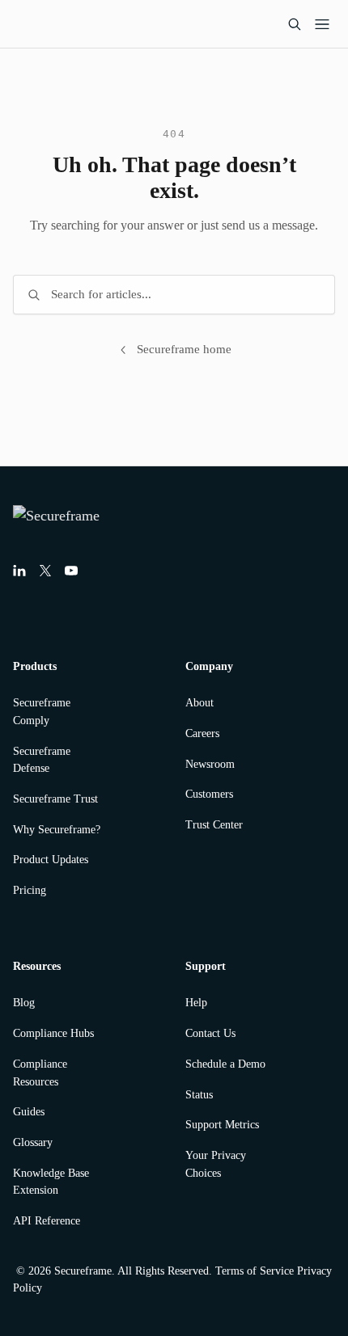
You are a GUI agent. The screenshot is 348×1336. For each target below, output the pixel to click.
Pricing (29, 890)
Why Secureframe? (56, 830)
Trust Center (214, 825)
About (199, 703)
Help (196, 1003)
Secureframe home (184, 349)
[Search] (295, 24)
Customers (209, 794)
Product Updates (50, 859)
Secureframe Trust (55, 799)
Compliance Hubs (53, 1033)
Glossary (33, 1142)
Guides (29, 1112)
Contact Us (210, 1033)
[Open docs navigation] (322, 24)
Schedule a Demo (225, 1064)
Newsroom (210, 764)
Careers (202, 733)
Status (199, 1095)
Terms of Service (254, 1271)
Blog (24, 1003)
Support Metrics (222, 1125)
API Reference (46, 1221)
